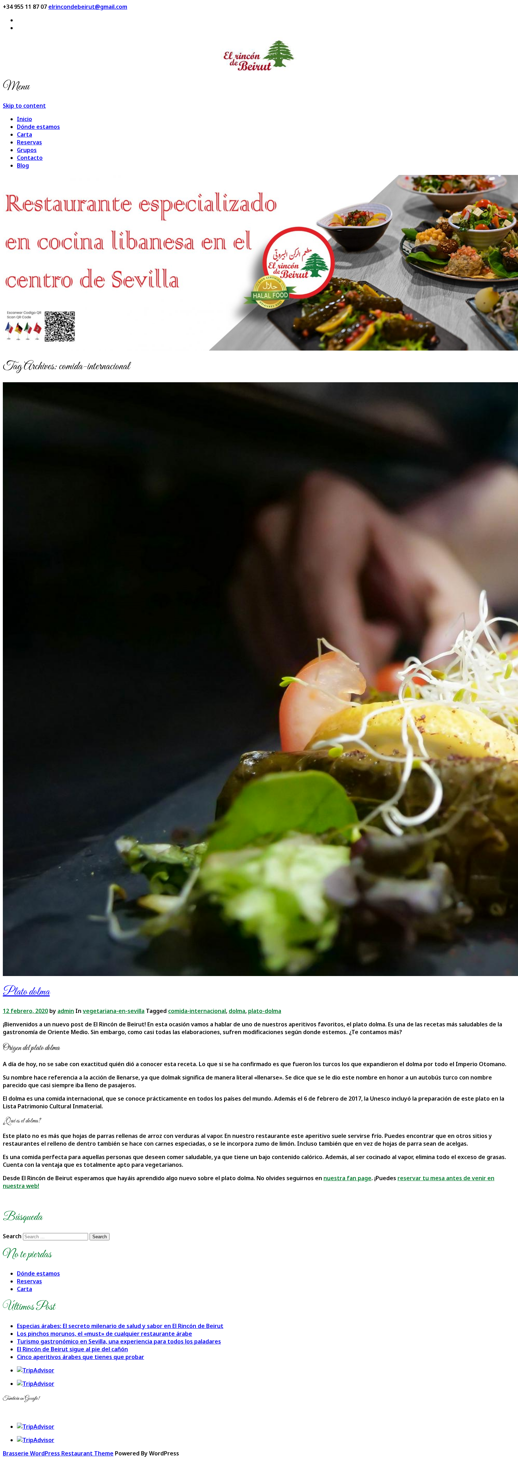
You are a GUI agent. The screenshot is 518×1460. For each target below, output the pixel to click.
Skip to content (24, 105)
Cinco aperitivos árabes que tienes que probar (80, 1357)
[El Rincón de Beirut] (259, 55)
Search (12, 1236)
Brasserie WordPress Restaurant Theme (58, 1453)
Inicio (24, 119)
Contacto (30, 158)
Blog (23, 165)
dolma (237, 1011)
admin (65, 1011)
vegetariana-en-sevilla (113, 1011)
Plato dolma (26, 992)
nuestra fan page (347, 1178)
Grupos (27, 150)
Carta (24, 134)
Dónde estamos (38, 127)
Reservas (29, 142)
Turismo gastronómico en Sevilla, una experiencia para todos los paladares (119, 1341)
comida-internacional (197, 1011)
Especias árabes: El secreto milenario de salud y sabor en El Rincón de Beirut (120, 1326)
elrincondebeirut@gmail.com (87, 7)
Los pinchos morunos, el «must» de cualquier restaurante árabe (104, 1334)
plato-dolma (264, 1011)
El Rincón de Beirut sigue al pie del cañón (72, 1349)
